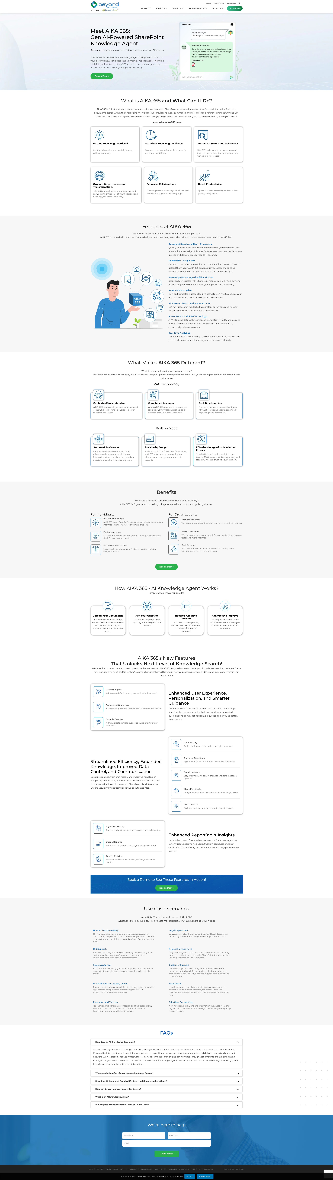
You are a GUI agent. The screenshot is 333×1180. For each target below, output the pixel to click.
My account (231, 3)
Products (160, 8)
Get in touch (235, 8)
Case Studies (219, 3)
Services (145, 8)
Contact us (173, 1169)
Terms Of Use (208, 1169)
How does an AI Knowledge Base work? (115, 1042)
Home (90, 1169)
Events (115, 1169)
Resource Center (197, 8)
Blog (165, 1169)
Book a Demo (102, 76)
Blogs (208, 3)
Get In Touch (166, 1153)
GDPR (193, 1169)
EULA (199, 1169)
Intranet (108, 1169)
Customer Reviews (146, 1169)
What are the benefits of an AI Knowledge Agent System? (124, 1073)
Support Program (131, 1169)
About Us (217, 8)
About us (158, 1169)
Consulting (99, 1169)
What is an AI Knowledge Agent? (112, 1097)
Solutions (177, 8)
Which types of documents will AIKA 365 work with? (122, 1104)
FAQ (121, 1169)
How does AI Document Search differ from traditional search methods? (131, 1081)
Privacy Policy (184, 1169)
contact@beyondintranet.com (233, 1169)
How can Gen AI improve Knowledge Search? (118, 1089)
